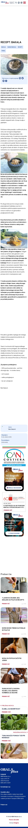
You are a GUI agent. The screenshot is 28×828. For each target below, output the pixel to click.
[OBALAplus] (7, 2)
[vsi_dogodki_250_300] (14, 479)
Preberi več (4, 804)
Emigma (16, 823)
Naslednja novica (19, 732)
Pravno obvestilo (14, 819)
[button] (19, 2)
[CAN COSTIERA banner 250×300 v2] (14, 456)
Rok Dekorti (12, 429)
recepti (20, 47)
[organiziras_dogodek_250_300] (14, 524)
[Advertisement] (14, 23)
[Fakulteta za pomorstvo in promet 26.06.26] (14, 501)
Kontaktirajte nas (5, 787)
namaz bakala (12, 47)
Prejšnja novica (8, 705)
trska (3, 50)
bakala (3, 47)
